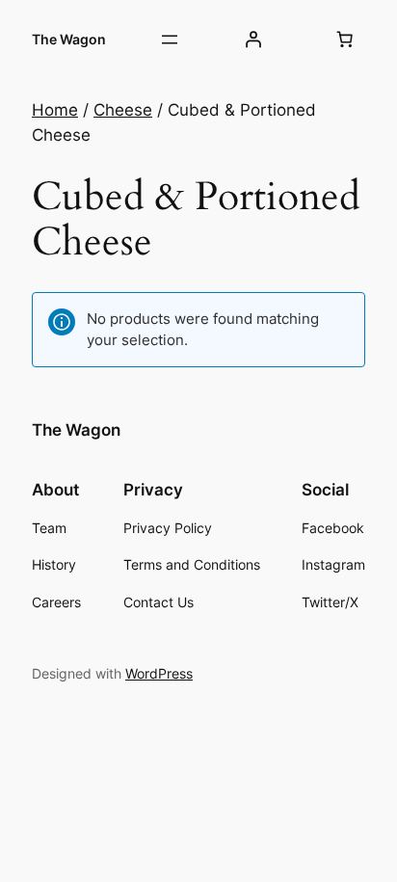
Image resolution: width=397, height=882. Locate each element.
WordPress (159, 673)
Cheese (122, 110)
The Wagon (69, 39)
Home (55, 110)
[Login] (252, 39)
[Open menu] (169, 39)
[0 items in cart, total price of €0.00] (345, 39)
